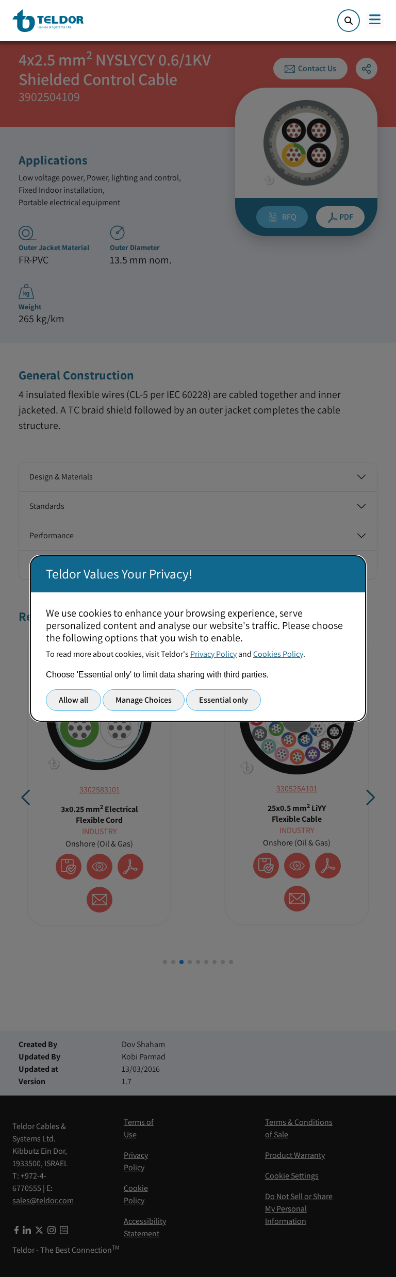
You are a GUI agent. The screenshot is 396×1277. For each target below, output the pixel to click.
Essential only (223, 699)
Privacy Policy (213, 654)
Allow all (73, 699)
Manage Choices (144, 699)
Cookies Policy (278, 654)
